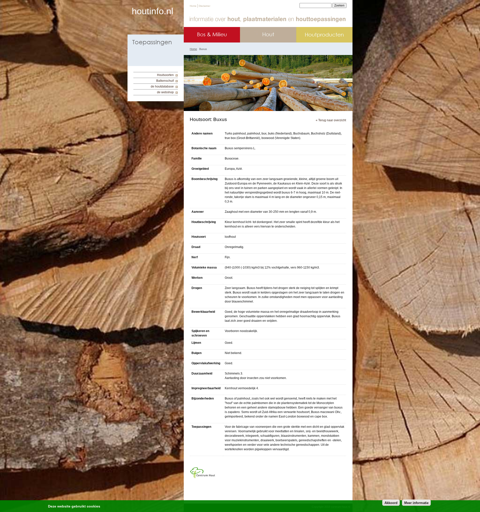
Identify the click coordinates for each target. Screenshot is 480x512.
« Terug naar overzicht (331, 120)
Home (193, 5)
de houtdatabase (162, 86)
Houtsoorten (165, 75)
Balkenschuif (165, 80)
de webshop (165, 92)
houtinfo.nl (152, 11)
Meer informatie (416, 502)
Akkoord (391, 502)
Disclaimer (204, 5)
